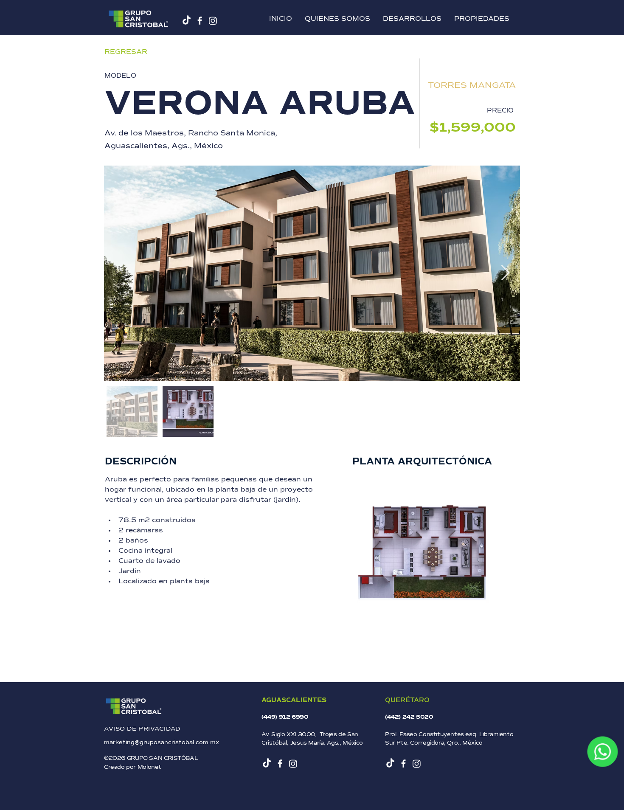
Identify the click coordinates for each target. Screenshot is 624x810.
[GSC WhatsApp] (602, 752)
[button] (412, 19)
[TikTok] (186, 20)
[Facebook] (199, 20)
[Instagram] (213, 20)
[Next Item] (505, 273)
